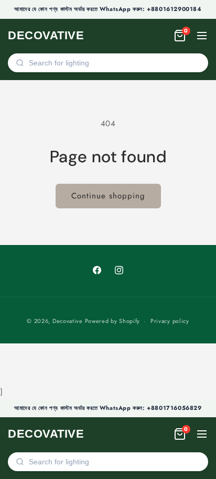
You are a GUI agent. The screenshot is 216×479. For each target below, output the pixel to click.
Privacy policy (169, 321)
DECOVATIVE (46, 35)
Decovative (67, 321)
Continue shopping (108, 196)
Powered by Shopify (113, 321)
